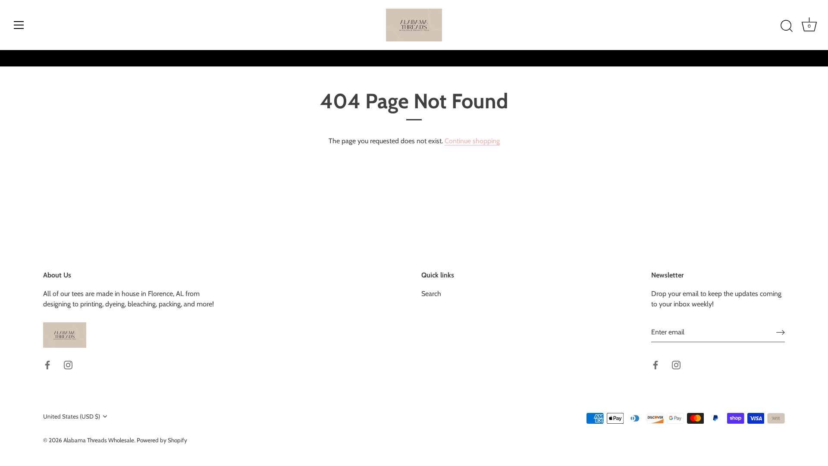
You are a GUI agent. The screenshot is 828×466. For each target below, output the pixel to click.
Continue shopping (472, 141)
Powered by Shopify (162, 440)
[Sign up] (780, 332)
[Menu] (18, 25)
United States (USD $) (71, 416)
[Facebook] (47, 364)
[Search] (786, 26)
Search (431, 294)
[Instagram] (68, 364)
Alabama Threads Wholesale (98, 440)
